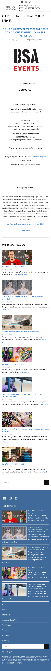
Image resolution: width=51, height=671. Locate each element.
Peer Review (7, 625)
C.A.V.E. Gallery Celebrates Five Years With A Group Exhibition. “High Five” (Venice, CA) (25, 32)
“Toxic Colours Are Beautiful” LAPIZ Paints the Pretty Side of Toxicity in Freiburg (38, 586)
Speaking (5, 640)
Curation (5, 630)
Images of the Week (9, 620)
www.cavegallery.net (39, 157)
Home (4, 605)
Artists (39, 40)
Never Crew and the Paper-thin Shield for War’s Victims (21, 331)
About (4, 610)
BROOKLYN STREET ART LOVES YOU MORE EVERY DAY (29, 8)
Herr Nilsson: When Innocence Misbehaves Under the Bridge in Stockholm (38, 530)
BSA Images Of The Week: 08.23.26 (13, 364)
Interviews (6, 615)
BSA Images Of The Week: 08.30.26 (13, 267)
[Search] (46, 482)
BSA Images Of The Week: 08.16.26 (13, 464)
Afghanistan (32, 40)
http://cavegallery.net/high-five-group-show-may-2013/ (25, 224)
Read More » (22, 275)
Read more (25, 230)
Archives (5, 635)
